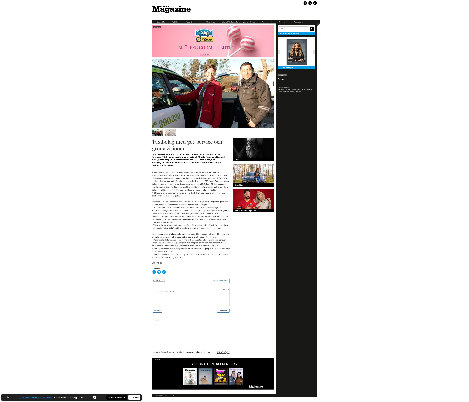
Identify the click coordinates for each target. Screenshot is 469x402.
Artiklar (175, 22)
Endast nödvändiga (117, 397)
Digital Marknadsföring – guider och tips (238, 22)
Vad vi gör (266, 22)
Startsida (161, 22)
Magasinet (210, 22)
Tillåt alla (134, 397)
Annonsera (298, 22)
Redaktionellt (191, 22)
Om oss (282, 22)
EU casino (282, 79)
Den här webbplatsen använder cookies (35, 397)
